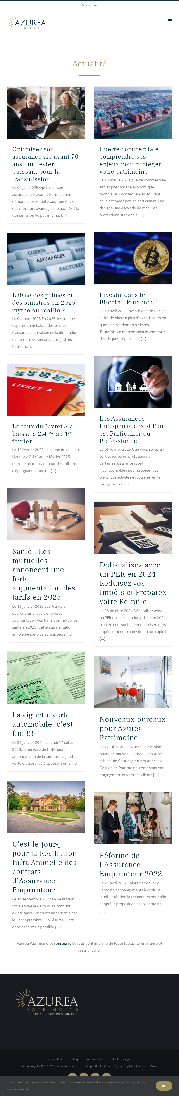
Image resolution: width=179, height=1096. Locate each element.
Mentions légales (122, 1059)
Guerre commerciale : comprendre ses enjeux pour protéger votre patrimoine (131, 160)
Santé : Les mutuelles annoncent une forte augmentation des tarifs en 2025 (44, 574)
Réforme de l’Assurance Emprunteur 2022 (131, 865)
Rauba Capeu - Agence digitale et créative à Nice (126, 1066)
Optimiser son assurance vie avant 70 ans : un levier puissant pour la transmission (45, 164)
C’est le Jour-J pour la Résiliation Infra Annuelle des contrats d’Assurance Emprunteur (44, 867)
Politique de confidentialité (87, 1059)
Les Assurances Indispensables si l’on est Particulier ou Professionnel (132, 429)
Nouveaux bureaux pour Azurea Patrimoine (133, 728)
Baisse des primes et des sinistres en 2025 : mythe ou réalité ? (45, 303)
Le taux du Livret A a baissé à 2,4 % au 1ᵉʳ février (42, 434)
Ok (164, 1086)
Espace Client (54, 1059)
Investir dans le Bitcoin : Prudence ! (129, 298)
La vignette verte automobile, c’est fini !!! (42, 724)
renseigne (62, 943)
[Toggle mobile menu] (170, 20)
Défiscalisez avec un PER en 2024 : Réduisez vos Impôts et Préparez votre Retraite (133, 583)
